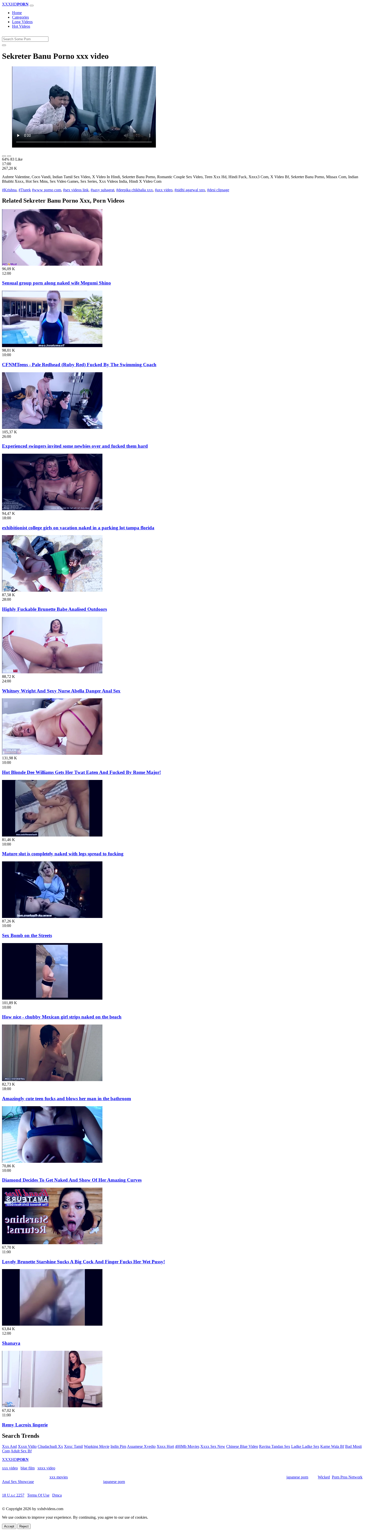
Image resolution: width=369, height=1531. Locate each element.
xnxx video (46, 1468)
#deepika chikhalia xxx (134, 190)
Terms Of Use (38, 1495)
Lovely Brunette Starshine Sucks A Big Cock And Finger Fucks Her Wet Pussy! (83, 1261)
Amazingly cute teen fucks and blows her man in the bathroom (66, 1098)
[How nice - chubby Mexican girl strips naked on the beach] (52, 998)
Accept (9, 1526)
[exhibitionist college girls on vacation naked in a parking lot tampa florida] (52, 509)
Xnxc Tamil (73, 1446)
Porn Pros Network (347, 1477)
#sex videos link (76, 190)
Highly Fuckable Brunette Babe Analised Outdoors (54, 609)
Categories (20, 17)
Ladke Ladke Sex (305, 1446)
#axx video (163, 190)
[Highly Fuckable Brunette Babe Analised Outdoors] (52, 590)
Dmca (57, 1495)
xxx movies (58, 1477)
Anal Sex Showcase (18, 1481)
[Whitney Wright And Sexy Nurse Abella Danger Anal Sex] (52, 672)
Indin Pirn (118, 1446)
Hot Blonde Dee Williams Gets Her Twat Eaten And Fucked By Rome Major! (81, 772)
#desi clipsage (218, 190)
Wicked (324, 1477)
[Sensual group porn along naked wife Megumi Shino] (52, 264)
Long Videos (22, 22)
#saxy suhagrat (102, 190)
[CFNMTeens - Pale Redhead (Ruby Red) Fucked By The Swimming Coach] (52, 346)
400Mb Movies (187, 1446)
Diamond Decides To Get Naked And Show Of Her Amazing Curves (72, 1180)
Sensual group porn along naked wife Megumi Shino (56, 283)
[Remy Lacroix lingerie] (52, 1406)
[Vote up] (4, 156)
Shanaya (11, 1343)
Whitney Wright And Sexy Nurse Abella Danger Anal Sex (61, 690)
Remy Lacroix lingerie (25, 1424)
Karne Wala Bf (332, 1446)
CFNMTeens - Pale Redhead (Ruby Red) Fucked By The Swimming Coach (79, 364)
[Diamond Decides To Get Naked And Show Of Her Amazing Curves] (52, 1161)
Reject (24, 1526)
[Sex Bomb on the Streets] (52, 916)
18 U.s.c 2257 (13, 1495)
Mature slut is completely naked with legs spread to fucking (63, 853)
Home (17, 13)
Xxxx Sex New (212, 1446)
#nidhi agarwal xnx (189, 190)
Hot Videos (21, 26)
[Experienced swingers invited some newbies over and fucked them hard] (52, 427)
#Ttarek (25, 190)
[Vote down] (9, 156)
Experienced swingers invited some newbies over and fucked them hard (75, 446)
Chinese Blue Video (242, 1446)
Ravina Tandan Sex (274, 1446)
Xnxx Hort (165, 1446)
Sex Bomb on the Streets (27, 935)
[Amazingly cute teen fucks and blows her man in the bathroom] (52, 1080)
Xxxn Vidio (27, 1446)
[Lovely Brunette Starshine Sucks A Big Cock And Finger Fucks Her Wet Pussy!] (52, 1243)
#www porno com (46, 190)
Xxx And (9, 1446)
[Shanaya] (52, 1324)
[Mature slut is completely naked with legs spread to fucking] (52, 835)
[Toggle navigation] (32, 5)
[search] (4, 45)
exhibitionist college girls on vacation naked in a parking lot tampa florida (78, 527)
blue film (28, 1468)
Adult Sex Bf (21, 1451)
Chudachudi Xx (50, 1446)
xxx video (10, 1468)
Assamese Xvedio (141, 1446)
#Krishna (9, 190)
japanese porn (297, 1477)
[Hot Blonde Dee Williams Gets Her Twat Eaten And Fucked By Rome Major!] (52, 753)
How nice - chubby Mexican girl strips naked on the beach (61, 1016)
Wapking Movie (96, 1446)
